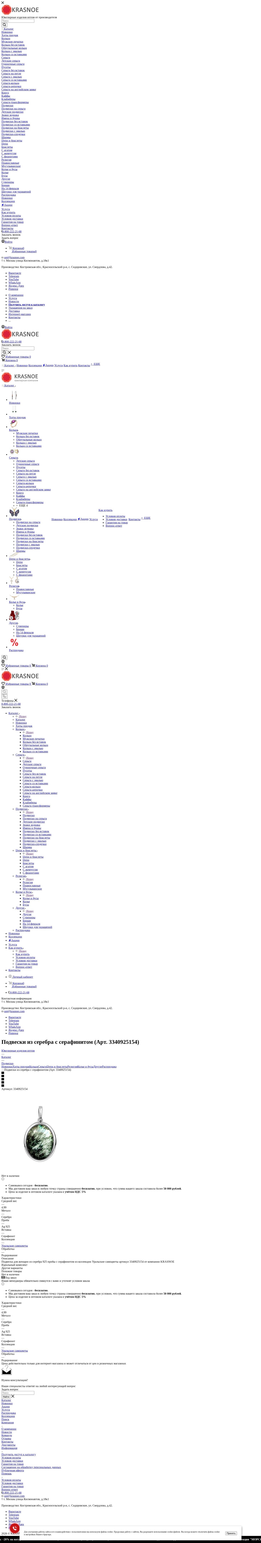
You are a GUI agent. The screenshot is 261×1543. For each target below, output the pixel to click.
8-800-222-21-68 (11, 231)
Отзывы (6, 1438)
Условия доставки (12, 1460)
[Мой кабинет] (3, 662)
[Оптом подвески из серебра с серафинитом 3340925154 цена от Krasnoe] (41, 1172)
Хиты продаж (21, 1066)
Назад (22, 716)
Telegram (14, 276)
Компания (7, 1422)
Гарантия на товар (12, 1464)
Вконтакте (15, 273)
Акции (5, 1406)
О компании (8, 1428)
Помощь (6, 1473)
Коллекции (8, 1416)
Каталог (20, 719)
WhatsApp (15, 282)
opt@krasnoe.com (14, 257)
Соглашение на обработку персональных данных (31, 1467)
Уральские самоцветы (14, 1245)
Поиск (5, 1419)
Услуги (5, 1409)
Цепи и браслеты (33, 856)
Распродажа (109, 1066)
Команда (6, 1435)
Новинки (7, 1066)
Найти (6, 1396)
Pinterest (13, 288)
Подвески (29, 815)
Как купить (22, 954)
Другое (27, 914)
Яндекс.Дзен (16, 285)
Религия (28, 882)
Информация (9, 1448)
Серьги (27, 761)
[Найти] (4, 25)
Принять (231, 1533)
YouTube (14, 279)
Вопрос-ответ (9, 1489)
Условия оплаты (11, 1457)
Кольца (27, 735)
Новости (6, 1432)
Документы (8, 1444)
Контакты (7, 1441)
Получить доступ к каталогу (18, 1454)
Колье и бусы (31, 898)
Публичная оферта (12, 1470)
